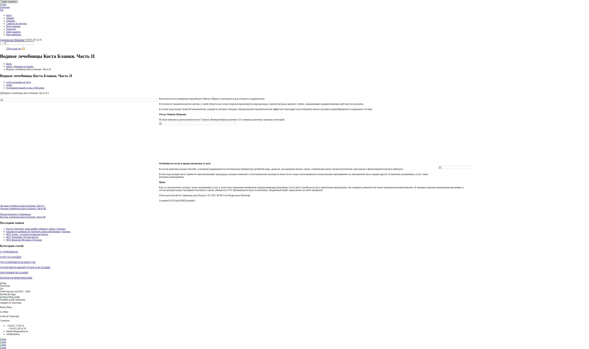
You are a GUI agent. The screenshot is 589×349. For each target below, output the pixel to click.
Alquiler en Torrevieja (10, 302)
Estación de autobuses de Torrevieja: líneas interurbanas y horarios (38, 231)
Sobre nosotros (13, 32)
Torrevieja (11, 29)
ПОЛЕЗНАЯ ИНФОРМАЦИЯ (16, 278)
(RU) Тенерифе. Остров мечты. (22, 237)
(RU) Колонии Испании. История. (24, 240)
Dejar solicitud (13, 26)
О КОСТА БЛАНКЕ (10, 257)
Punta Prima (6, 307)
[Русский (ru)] (13, 48)
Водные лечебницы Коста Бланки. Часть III (23, 208)
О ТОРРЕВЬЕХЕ (9, 252)
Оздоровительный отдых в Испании (25, 88)
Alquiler (10, 18)
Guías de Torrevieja (9, 316)
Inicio (9, 15)
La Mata (4, 311)
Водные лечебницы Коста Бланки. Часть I (22, 205)
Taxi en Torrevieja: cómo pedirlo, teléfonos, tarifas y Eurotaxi (35, 229)
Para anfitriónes (13, 34)
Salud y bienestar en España (19, 66)
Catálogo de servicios (16, 23)
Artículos (10, 20)
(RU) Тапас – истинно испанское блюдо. (27, 234)
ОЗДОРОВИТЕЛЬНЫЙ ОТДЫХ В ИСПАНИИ (25, 267)
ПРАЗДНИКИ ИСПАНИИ (14, 272)
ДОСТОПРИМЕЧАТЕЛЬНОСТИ (17, 262)
